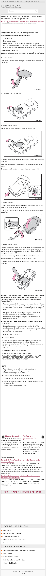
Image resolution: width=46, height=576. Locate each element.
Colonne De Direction (10, 563)
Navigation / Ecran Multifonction (13, 560)
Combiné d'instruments (10, 536)
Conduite (5, 543)
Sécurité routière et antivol (11, 533)
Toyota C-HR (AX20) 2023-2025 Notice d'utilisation (22, 492)
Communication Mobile (10, 557)
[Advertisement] (23, 27)
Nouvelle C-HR (35, 2)
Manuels (3, 2)
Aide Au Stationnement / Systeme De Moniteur (18, 550)
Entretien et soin (23, 21)
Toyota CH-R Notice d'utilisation (9, 21)
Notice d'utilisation (13, 2)
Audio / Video (7, 554)
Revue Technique (25, 2)
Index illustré (6, 530)
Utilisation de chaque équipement (14, 540)
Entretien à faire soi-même (36, 21)
